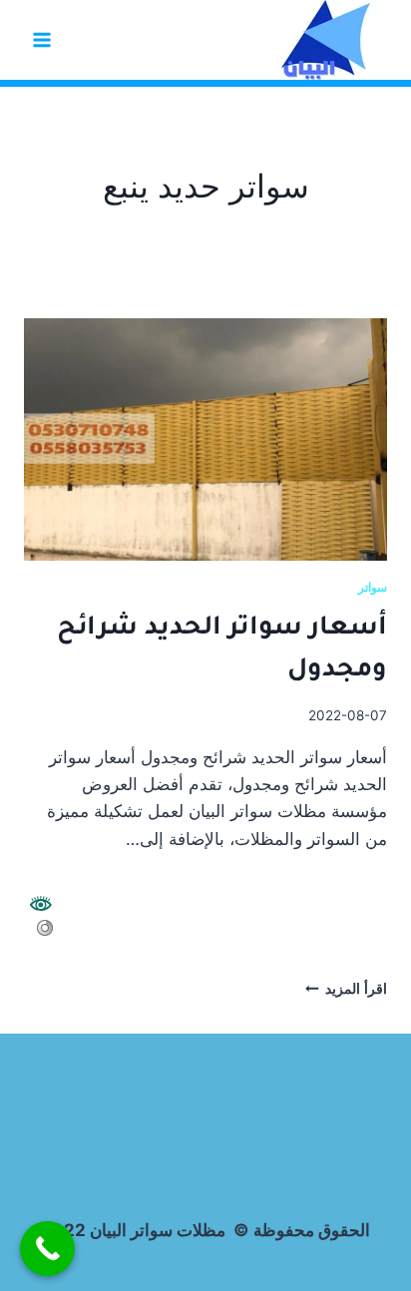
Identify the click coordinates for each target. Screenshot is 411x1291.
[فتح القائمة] (42, 39)
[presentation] (205, 439)
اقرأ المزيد (346, 989)
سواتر (372, 587)
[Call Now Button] (47, 1248)
